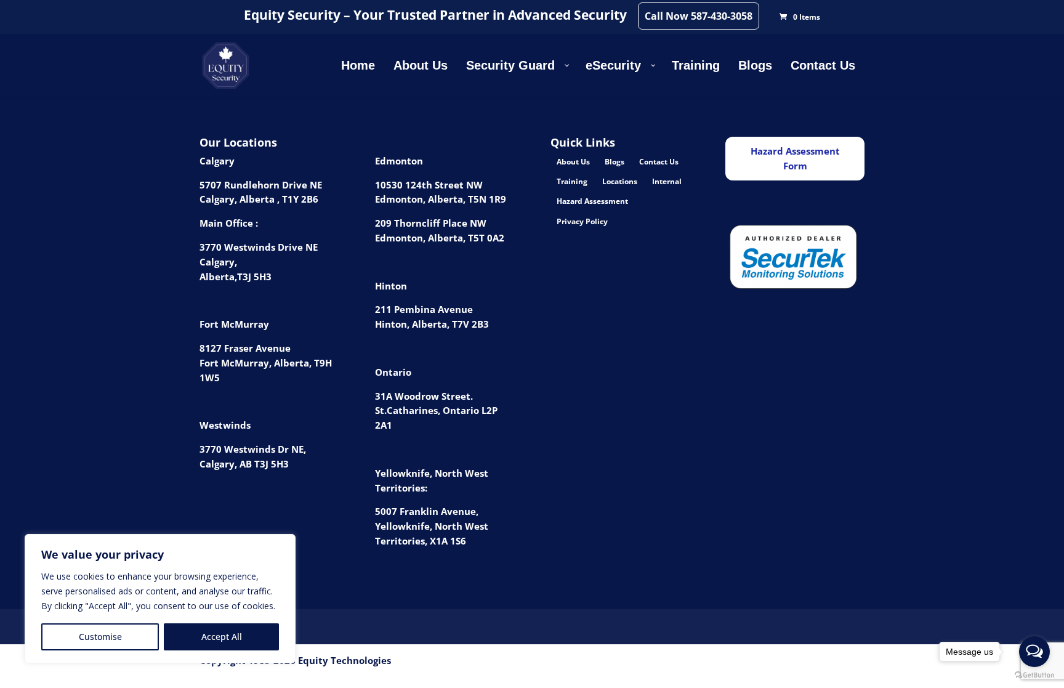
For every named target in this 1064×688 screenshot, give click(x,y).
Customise (100, 636)
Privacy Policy (582, 221)
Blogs (614, 161)
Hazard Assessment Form (795, 158)
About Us (573, 161)
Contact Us (659, 161)
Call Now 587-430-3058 (698, 16)
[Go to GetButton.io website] (1034, 675)
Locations (619, 181)
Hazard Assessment (592, 201)
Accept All (221, 636)
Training (572, 181)
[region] (160, 598)
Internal (667, 181)
